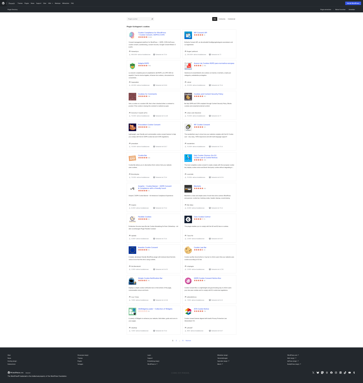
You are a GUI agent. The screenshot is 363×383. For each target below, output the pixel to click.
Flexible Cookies (144, 217)
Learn (149, 355)
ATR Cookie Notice (201, 309)
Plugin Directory (13, 9)
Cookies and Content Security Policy (208, 94)
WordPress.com (293, 355)
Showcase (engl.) (83, 355)
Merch (220, 364)
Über (9, 355)
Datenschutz (12, 364)
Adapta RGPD (143, 63)
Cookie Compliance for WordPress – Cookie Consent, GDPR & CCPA (152, 34)
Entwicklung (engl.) (153, 361)
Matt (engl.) (291, 358)
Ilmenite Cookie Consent (148, 247)
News (9, 358)
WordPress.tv (152, 364)
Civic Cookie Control (202, 217)
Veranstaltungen (222, 358)
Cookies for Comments (147, 94)
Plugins (80, 361)
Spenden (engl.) (223, 361)
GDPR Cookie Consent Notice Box (207, 278)
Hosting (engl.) (12, 361)
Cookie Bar (142, 155)
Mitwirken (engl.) (222, 355)
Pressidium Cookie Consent (149, 125)
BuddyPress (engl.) (294, 364)
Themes (80, 358)
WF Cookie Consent (202, 125)
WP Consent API (200, 33)
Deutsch (28, 373)
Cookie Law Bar (200, 247)
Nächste (188, 340)
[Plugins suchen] (152, 19)
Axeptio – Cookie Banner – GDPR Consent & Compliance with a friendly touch (155, 187)
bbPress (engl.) (293, 361)
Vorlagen (80, 364)
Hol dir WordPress (353, 3)
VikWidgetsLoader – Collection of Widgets (155, 309)
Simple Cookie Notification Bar (150, 278)
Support (150, 358)
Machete (197, 186)
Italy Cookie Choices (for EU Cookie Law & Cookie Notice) (206, 156)
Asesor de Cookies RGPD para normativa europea (214, 63)
